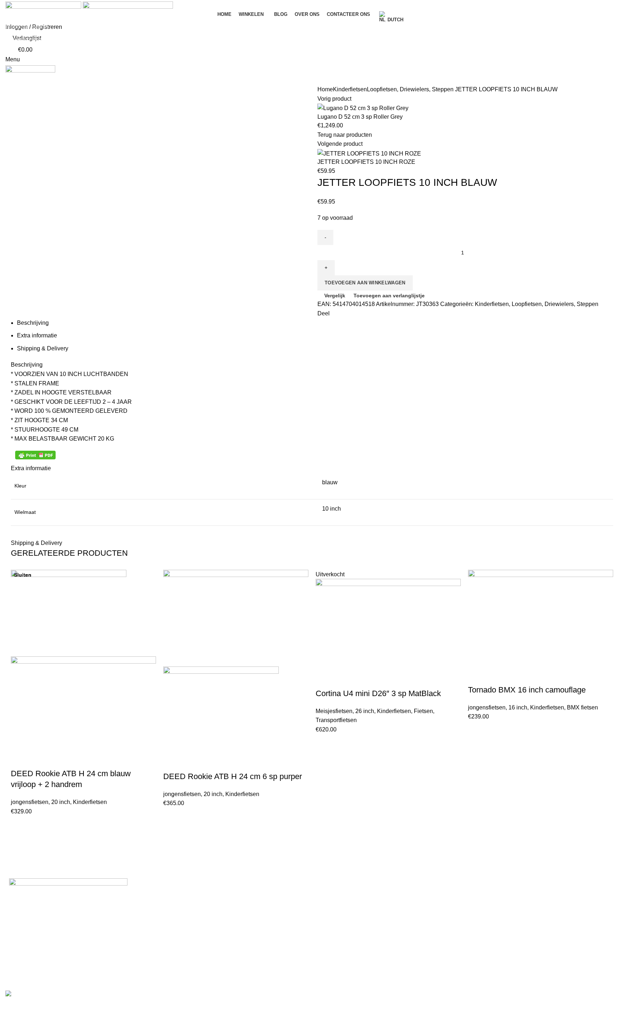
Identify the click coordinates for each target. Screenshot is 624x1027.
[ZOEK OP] (614, 26)
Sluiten (22, 574)
